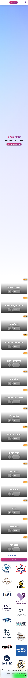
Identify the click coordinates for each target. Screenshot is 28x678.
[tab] (14, 559)
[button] (2, 2)
